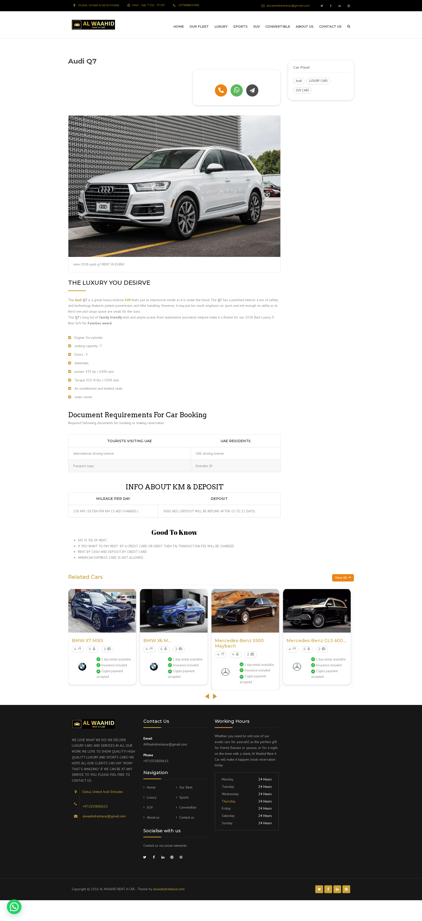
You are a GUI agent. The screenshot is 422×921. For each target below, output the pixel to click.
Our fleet (199, 26)
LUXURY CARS (318, 81)
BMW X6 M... (157, 640)
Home (178, 26)
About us (305, 26)
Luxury (221, 26)
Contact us (330, 26)
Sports (240, 26)
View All (341, 577)
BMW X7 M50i (87, 640)
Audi (299, 81)
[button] (14, 906)
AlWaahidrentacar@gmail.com (165, 744)
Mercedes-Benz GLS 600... (316, 640)
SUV (256, 26)
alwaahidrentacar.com (169, 889)
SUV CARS (302, 90)
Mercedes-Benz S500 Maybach (239, 643)
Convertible (277, 26)
